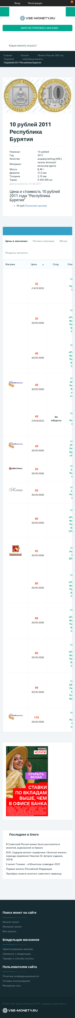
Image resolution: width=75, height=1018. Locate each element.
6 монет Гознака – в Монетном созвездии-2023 (33, 864)
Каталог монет (11, 922)
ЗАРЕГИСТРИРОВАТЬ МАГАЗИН (39, 28)
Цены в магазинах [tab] (16, 241)
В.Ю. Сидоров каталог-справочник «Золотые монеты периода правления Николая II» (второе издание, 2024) (36, 856)
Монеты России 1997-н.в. (51, 55)
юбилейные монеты (32, 59)
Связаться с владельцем (17, 953)
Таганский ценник (35, 205)
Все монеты (9, 931)
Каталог (25, 55)
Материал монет (12, 926)
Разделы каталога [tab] (16, 252)
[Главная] (4, 3)
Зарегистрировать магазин (18, 949)
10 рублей (8, 59)
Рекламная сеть (12, 985)
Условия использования (16, 980)
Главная (7, 55)
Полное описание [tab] (43, 241)
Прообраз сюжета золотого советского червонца (34, 873)
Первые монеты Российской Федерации (29, 868)
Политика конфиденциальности (21, 976)
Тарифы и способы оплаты (18, 958)
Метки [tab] (63, 241)
